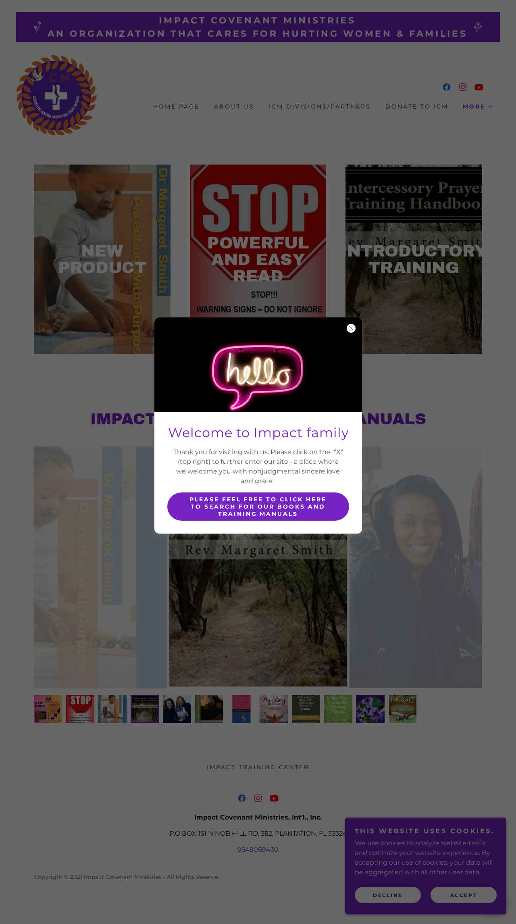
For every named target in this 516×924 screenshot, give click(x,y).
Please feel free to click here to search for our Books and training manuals (258, 506)
